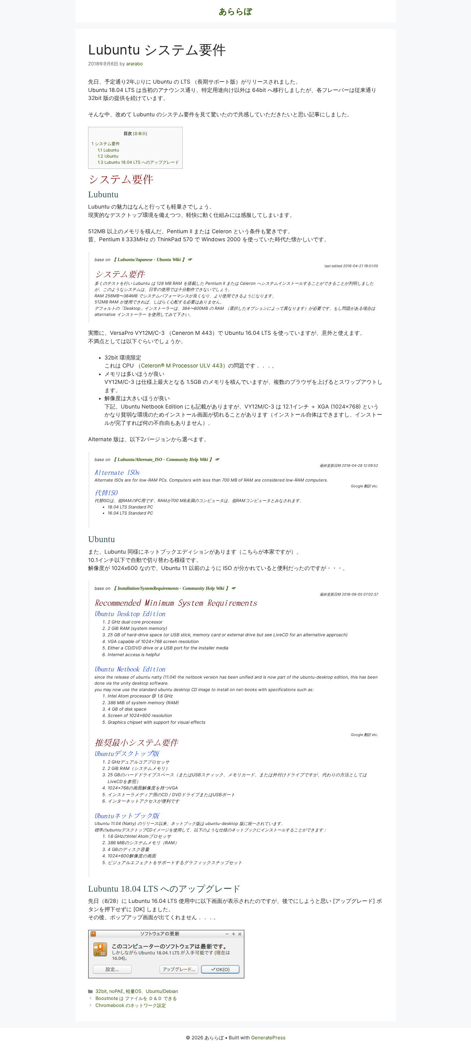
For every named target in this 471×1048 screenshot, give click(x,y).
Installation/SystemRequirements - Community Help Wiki (171, 588)
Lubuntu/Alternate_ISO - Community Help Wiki (163, 459)
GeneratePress (268, 1038)
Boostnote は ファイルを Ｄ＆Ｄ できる (136, 998)
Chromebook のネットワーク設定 (130, 1005)
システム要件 (106, 143)
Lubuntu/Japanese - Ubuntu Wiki (149, 259)
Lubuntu (108, 150)
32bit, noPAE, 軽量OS (118, 991)
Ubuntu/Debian (162, 991)
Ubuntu (108, 156)
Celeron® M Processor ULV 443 (182, 365)
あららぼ (235, 11)
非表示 (140, 133)
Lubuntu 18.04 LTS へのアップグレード (138, 162)
